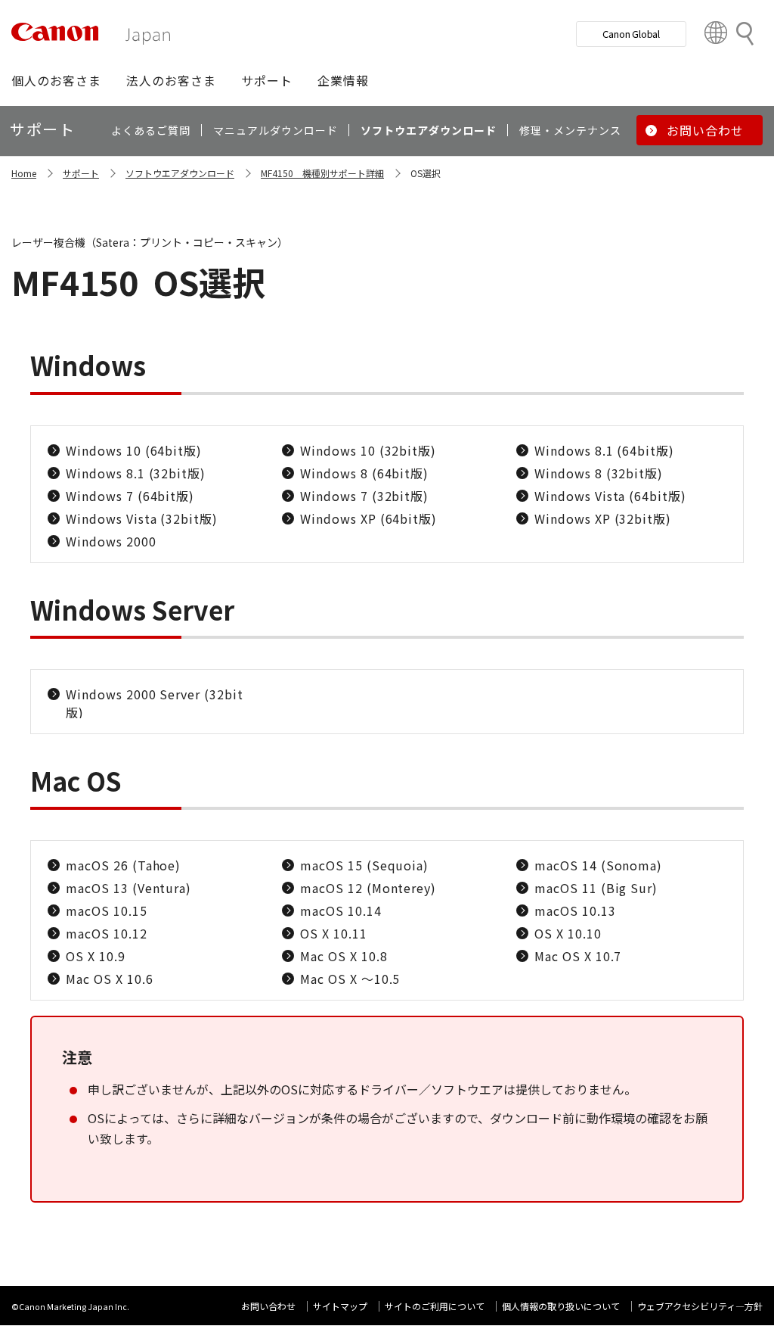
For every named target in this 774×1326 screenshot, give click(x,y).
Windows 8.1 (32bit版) (136, 473)
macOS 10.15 (106, 910)
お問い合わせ (268, 1306)
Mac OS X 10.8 (343, 956)
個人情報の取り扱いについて (561, 1306)
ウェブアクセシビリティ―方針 (700, 1306)
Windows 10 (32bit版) (368, 450)
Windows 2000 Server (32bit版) (154, 703)
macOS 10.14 (341, 910)
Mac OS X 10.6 (109, 979)
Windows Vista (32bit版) (142, 518)
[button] (56, 80)
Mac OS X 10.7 (577, 956)
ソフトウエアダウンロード (179, 173)
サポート (81, 173)
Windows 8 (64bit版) (364, 473)
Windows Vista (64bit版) (610, 496)
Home (23, 173)
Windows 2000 (111, 541)
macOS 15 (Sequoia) (364, 865)
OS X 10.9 (95, 956)
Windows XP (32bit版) (602, 518)
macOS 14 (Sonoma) (598, 865)
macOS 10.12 (106, 933)
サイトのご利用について (435, 1306)
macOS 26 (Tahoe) (123, 865)
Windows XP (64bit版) (368, 518)
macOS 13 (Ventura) (128, 888)
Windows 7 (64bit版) (130, 496)
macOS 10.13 (575, 910)
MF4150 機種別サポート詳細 (322, 173)
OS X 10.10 (568, 933)
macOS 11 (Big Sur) (596, 888)
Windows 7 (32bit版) (364, 496)
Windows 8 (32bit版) (598, 473)
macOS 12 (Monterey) (368, 888)
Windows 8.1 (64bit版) (604, 450)
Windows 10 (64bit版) (134, 450)
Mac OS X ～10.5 (350, 979)
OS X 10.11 (333, 933)
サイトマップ (340, 1306)
